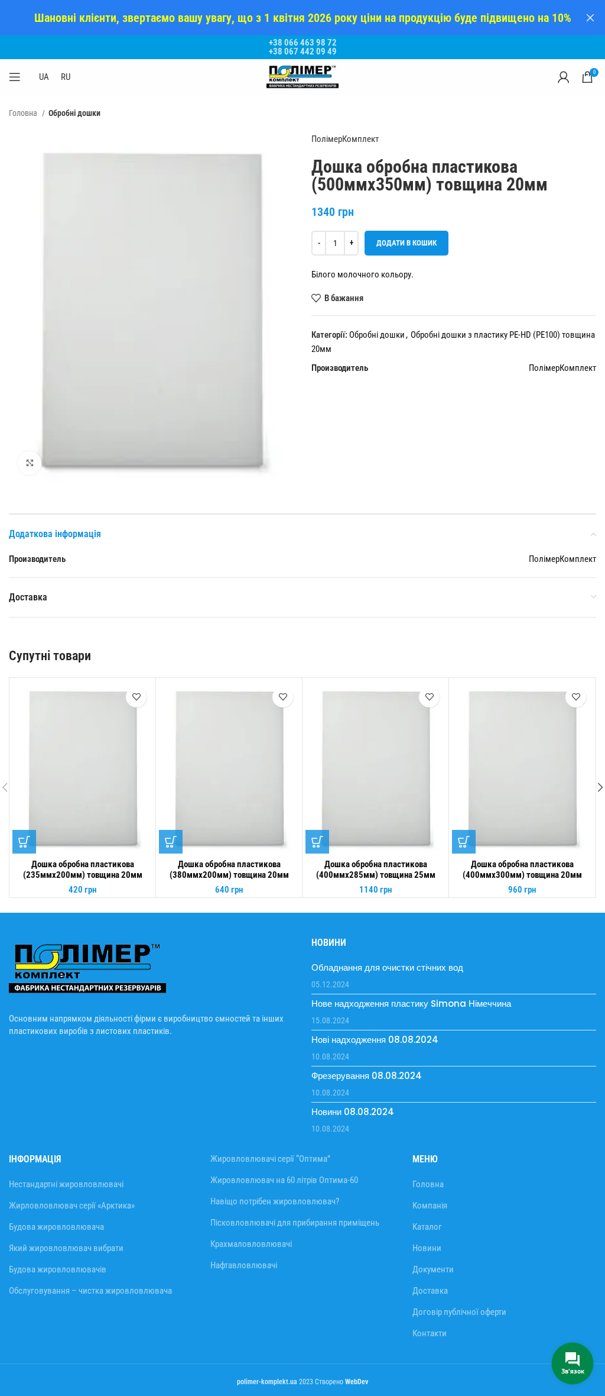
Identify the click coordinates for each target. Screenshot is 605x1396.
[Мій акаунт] (563, 77)
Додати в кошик (406, 242)
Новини (426, 1248)
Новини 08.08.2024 (352, 1112)
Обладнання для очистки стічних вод (387, 967)
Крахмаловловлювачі (251, 1244)
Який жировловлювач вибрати (66, 1248)
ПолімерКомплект (345, 139)
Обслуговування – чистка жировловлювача (90, 1290)
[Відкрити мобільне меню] (15, 77)
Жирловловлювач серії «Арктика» (72, 1205)
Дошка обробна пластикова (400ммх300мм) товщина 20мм (522, 869)
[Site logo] (302, 76)
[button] (24, 842)
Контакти (429, 1333)
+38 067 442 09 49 (303, 51)
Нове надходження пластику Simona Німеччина (411, 1003)
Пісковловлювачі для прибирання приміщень (294, 1222)
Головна (24, 113)
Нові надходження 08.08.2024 (374, 1039)
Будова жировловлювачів (57, 1269)
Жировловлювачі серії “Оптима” (270, 1158)
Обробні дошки (74, 113)
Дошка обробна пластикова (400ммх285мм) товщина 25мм (375, 869)
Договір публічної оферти (459, 1312)
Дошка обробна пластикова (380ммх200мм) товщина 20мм (229, 869)
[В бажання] (136, 697)
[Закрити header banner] (590, 17)
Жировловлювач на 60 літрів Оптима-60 (284, 1180)
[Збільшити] (29, 463)
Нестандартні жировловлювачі (66, 1184)
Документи (433, 1269)
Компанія (429, 1205)
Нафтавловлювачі (243, 1265)
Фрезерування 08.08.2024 (366, 1075)
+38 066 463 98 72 (303, 42)
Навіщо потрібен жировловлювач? (274, 1201)
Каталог (427, 1227)
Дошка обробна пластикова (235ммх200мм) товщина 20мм (82, 869)
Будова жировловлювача (56, 1227)
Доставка (430, 1290)
